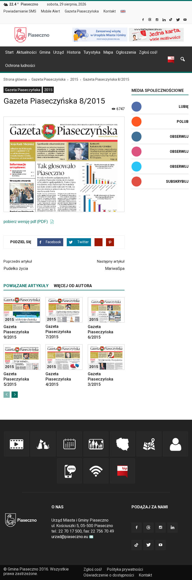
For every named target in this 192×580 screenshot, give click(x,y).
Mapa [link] (108, 52)
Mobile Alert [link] (50, 11)
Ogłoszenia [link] (126, 52)
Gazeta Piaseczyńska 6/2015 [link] (100, 332)
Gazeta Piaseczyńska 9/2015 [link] (16, 332)
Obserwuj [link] (179, 137)
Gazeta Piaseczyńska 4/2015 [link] (58, 379)
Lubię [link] (183, 107)
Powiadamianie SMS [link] (20, 11)
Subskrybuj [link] (177, 182)
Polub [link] (182, 122)
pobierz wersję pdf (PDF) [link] (26, 221)
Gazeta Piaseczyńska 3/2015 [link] (100, 379)
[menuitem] (22, 11)
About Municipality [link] (123, 11)
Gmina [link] (45, 52)
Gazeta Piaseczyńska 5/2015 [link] (16, 379)
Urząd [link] (58, 52)
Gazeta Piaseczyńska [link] (82, 11)
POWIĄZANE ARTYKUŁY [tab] (26, 285)
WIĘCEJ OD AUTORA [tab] (73, 285)
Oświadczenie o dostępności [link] (109, 575)
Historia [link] (73, 52)
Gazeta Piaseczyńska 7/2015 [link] (58, 331)
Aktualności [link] (26, 52)
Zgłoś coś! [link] (148, 52)
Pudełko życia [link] (16, 268)
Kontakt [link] (110, 11)
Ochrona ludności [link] (20, 65)
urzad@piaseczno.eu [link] (70, 536)
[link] (143, 20)
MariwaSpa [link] (114, 268)
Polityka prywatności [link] (125, 569)
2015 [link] (48, 90)
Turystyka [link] (92, 52)
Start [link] (9, 52)
